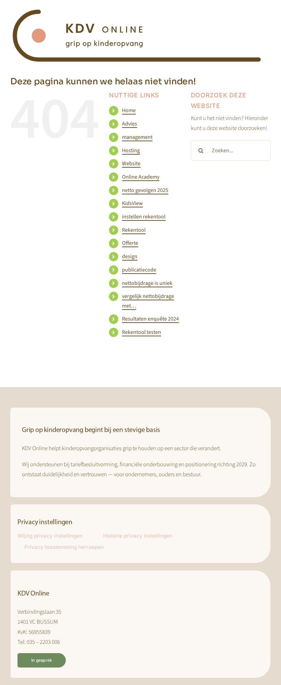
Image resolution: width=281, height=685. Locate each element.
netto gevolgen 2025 (145, 190)
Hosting (131, 150)
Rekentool (134, 230)
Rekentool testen (141, 332)
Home (129, 110)
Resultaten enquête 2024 (150, 319)
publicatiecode (139, 270)
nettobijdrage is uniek (147, 283)
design (129, 256)
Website (131, 163)
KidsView (132, 203)
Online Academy (140, 177)
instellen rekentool (144, 216)
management (137, 137)
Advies (129, 124)
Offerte (130, 243)
